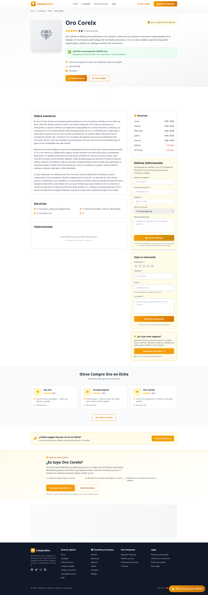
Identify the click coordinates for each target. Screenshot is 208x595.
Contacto (124, 566)
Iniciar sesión (143, 4)
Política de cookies (158, 562)
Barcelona (95, 558)
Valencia (94, 562)
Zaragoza (94, 570)
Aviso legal (155, 566)
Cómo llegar (100, 78)
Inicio (75, 4)
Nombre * (138, 271)
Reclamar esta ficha (152, 351)
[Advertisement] (103, 522)
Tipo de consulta (140, 207)
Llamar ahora (77, 78)
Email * (137, 282)
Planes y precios (127, 558)
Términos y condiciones (160, 558)
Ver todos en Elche (104, 417)
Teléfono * (138, 197)
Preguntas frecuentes (129, 562)
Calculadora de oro (68, 574)
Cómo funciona (101, 4)
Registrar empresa (165, 4)
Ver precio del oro (163, 438)
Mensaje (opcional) (141, 217)
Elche (50, 11)
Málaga (94, 574)
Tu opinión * (139, 296)
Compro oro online (68, 570)
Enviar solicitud (155, 238)
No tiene (73, 70)
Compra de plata (67, 566)
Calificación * (139, 262)
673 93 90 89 (74, 66)
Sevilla (93, 566)
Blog (114, 4)
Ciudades (86, 4)
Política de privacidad (159, 554)
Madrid (94, 554)
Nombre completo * (142, 177)
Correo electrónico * (142, 187)
